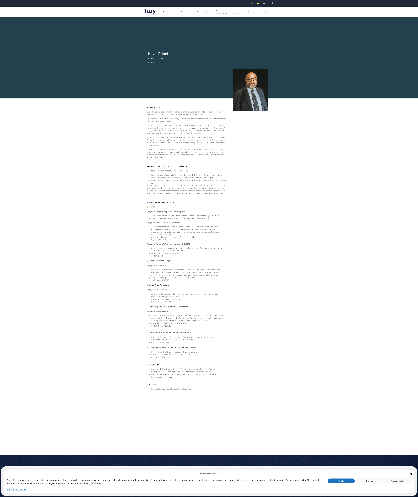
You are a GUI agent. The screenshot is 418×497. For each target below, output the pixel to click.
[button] (410, 474)
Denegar (369, 481)
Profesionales (186, 12)
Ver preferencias (398, 481)
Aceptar (341, 481)
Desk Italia (252, 12)
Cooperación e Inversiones (221, 12)
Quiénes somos (169, 12)
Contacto (266, 12)
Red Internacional (237, 12)
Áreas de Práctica (204, 12)
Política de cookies (16, 489)
